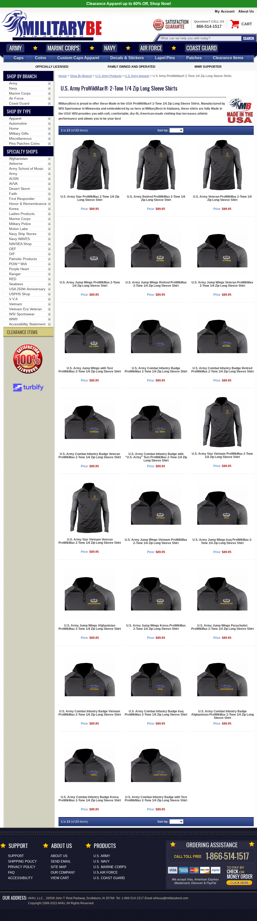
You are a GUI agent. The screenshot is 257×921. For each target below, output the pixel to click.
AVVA (13, 184)
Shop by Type (19, 111)
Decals (127, 58)
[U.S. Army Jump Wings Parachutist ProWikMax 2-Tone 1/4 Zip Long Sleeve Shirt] (222, 594)
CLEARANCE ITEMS (22, 332)
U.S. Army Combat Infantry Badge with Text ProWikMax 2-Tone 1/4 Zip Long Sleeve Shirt (156, 798)
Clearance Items (228, 58)
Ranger (15, 274)
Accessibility (20, 878)
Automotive (18, 123)
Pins (165, 58)
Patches (194, 58)
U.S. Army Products (108, 76)
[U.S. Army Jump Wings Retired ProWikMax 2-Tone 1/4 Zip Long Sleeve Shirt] (156, 250)
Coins (40, 58)
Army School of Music (26, 169)
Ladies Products (22, 214)
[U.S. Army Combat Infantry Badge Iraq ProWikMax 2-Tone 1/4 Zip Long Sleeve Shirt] (156, 679)
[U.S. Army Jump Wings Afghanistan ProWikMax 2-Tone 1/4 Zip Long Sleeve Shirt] (89, 594)
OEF (12, 249)
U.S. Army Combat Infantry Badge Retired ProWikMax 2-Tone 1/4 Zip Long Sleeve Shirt (222, 369)
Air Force (151, 48)
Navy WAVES (19, 239)
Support (16, 856)
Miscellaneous (20, 138)
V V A (13, 299)
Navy (110, 48)
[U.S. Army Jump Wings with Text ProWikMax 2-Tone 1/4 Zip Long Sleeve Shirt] (89, 336)
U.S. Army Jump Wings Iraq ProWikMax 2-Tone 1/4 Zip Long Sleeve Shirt (222, 541)
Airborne (16, 164)
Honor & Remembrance (28, 204)
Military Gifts (19, 133)
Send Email (61, 861)
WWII (13, 319)
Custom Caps (78, 58)
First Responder (22, 199)
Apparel (15, 118)
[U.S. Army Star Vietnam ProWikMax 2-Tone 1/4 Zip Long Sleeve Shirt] (222, 422)
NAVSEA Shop (20, 244)
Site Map (59, 867)
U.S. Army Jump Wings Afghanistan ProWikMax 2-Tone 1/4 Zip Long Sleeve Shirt (89, 627)
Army (15, 48)
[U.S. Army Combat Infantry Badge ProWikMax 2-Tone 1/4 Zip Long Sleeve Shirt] (156, 336)
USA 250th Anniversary (27, 289)
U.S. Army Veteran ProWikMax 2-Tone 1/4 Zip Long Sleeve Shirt (222, 198)
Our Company (63, 872)
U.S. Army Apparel (137, 76)
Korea (14, 209)
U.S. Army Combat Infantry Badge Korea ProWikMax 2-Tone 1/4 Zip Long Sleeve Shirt (89, 798)
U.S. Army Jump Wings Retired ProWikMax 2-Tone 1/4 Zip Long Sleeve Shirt (156, 284)
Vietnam (15, 304)
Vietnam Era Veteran (25, 309)
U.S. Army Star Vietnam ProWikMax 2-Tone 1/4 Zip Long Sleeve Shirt (222, 455)
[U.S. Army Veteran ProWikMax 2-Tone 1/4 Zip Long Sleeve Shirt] (222, 165)
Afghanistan (18, 159)
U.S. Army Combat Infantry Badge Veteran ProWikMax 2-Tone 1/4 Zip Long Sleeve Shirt (89, 455)
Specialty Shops (22, 151)
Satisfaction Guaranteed (170, 24)
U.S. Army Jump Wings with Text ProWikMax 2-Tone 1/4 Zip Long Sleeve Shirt (89, 369)
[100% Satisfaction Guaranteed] (29, 359)
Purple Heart (19, 269)
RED (12, 279)
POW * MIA (18, 264)
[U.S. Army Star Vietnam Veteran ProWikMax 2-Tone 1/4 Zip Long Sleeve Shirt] (89, 508)
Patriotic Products (23, 259)
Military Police (20, 224)
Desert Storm (19, 189)
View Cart (60, 878)
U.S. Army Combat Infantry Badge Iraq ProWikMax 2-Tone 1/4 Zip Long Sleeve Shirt (156, 713)
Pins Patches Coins (24, 143)
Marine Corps (63, 48)
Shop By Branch (81, 76)
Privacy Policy (21, 867)
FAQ (11, 872)
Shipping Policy (22, 861)
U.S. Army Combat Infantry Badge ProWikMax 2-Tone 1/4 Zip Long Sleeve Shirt (156, 369)
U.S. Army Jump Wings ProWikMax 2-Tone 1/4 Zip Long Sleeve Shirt (90, 284)
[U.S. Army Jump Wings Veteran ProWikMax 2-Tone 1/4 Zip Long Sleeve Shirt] (222, 250)
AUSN (14, 179)
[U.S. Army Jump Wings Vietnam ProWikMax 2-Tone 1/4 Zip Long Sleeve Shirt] (156, 508)
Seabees (16, 284)
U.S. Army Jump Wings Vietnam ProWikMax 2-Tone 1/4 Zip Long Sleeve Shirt (156, 541)
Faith (13, 194)
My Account (224, 11)
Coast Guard (201, 48)
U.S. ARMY (101, 856)
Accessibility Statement (27, 324)
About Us (246, 11)
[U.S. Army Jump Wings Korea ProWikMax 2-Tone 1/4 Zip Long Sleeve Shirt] (156, 594)
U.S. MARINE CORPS (109, 867)
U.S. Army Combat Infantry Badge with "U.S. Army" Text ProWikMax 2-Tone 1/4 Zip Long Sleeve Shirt (156, 457)
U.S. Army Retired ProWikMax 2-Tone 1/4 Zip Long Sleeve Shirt (156, 198)
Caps (19, 58)
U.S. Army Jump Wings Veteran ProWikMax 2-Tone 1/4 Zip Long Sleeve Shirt (222, 284)
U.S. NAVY (101, 861)
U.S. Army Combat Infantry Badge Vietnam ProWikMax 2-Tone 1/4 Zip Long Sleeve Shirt (89, 713)
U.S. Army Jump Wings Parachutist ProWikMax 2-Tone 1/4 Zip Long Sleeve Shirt (222, 627)
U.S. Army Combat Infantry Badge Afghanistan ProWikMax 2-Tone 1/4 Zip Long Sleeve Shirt (222, 715)
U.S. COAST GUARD (109, 878)
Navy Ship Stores (22, 234)
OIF (12, 254)
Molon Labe (18, 229)
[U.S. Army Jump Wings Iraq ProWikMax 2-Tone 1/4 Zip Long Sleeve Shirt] (222, 508)
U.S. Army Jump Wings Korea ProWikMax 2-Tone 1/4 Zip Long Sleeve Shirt (156, 627)
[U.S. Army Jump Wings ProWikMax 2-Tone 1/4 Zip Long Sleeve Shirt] (89, 250)
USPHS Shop (19, 294)
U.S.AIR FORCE (105, 872)
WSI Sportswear (22, 314)
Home (62, 76)
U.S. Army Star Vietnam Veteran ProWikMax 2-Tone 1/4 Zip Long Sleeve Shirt (89, 541)
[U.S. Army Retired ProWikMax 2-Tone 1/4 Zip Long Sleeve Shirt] (156, 165)
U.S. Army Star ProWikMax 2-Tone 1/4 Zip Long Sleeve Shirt (89, 198)
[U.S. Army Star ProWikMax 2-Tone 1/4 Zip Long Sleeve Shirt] (89, 165)
